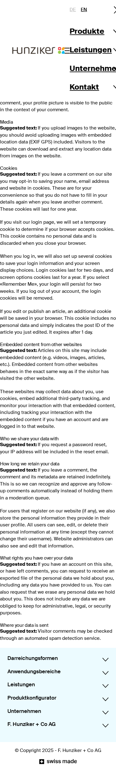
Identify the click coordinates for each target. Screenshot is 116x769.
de (73, 10)
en (84, 10)
